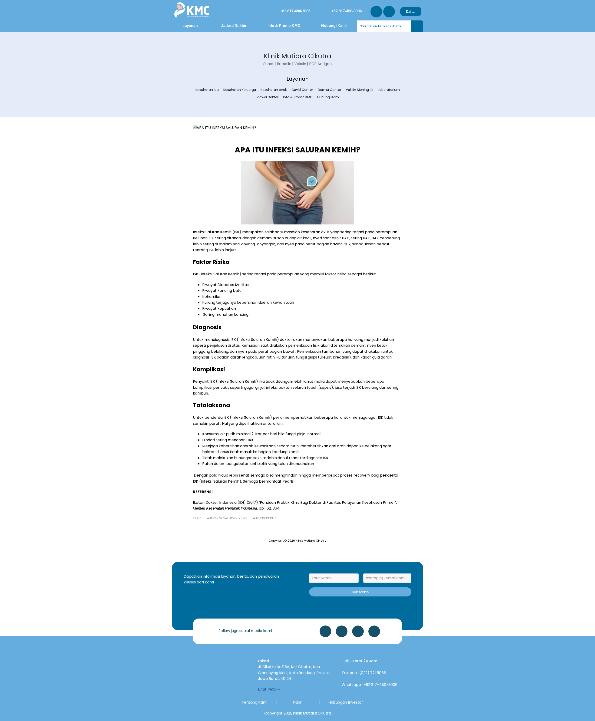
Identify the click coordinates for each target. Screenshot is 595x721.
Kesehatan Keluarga (239, 89)
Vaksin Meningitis (359, 89)
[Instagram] (376, 11)
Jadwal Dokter (233, 26)
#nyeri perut (264, 518)
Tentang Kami (254, 702)
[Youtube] (389, 11)
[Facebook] (374, 631)
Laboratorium (389, 89)
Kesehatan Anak (274, 89)
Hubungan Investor (345, 702)
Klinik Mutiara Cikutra (297, 56)
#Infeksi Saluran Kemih (228, 518)
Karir (297, 702)
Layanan (190, 26)
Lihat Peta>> (269, 689)
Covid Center (302, 89)
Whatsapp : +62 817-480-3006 (369, 684)
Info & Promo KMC (284, 26)
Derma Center (329, 89)
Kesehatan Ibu (207, 89)
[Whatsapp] (325, 631)
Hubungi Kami (334, 26)
